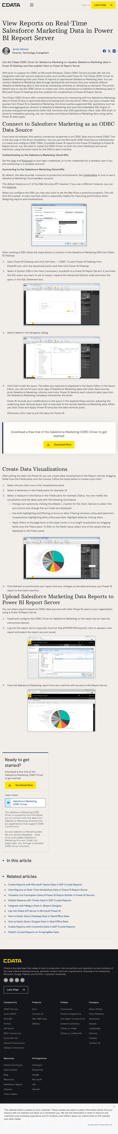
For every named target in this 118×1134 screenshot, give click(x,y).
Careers (93, 1038)
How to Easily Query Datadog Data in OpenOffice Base (38, 916)
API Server (9, 1028)
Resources (9, 1079)
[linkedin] (6, 980)
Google (35, 1074)
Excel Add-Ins (11, 1038)
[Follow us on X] (109, 51)
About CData (95, 1009)
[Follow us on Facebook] (104, 51)
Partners (93, 1033)
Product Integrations (71, 1013)
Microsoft (37, 1079)
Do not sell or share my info (100, 1125)
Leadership (94, 1028)
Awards (92, 1023)
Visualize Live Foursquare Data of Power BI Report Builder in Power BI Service (51, 895)
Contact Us (94, 1043)
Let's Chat (100, 5)
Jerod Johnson (20, 49)
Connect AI (37, 1013)
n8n (34, 1084)
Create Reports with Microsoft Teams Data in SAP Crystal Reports (45, 884)
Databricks (37, 1069)
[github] (17, 980)
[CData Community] (22, 980)
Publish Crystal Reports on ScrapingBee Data (33, 932)
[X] (11, 980)
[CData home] (13, 5)
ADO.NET (8, 1018)
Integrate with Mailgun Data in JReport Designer (35, 905)
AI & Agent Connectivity (73, 1018)
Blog (6, 1074)
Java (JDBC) (10, 1013)
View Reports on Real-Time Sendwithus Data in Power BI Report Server (48, 889)
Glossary (8, 1089)
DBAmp (36, 1023)
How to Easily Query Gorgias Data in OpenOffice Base (38, 921)
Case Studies (10, 1069)
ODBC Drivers (11, 1009)
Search (84, 5)
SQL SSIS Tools (39, 1018)
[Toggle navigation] (31, 5)
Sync (34, 1009)
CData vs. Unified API (71, 1033)
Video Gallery (10, 1094)
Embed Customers (70, 1023)
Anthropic (37, 1065)
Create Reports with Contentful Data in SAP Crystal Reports (41, 926)
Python (7, 1023)
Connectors (66, 1009)
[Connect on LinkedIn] (114, 51)
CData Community (13, 1065)
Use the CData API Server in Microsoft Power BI (34, 911)
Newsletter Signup (13, 1084)
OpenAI (35, 1089)
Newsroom (94, 1018)
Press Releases (96, 1013)
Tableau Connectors (14, 1047)
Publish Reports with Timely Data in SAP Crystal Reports (39, 900)
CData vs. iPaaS (69, 1028)
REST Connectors (12, 1033)
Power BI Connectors (14, 1043)
